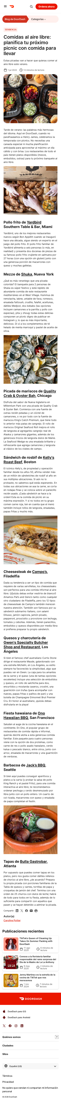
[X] (22, 910)
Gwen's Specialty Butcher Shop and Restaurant (26, 644)
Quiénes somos (11, 1037)
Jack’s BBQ (35, 765)
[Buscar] (31, 6)
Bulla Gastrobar (33, 861)
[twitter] (4, 1027)
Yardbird (34, 222)
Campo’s (39, 571)
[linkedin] (17, 910)
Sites (5, 1054)
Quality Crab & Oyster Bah (30, 393)
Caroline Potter (12, 920)
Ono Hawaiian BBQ (24, 715)
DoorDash (13, 1097)
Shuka (26, 274)
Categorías (37, 19)
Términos (7, 1075)
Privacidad (8, 1081)
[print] (36, 910)
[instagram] (16, 1027)
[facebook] (26, 910)
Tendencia (10, 30)
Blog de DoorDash (15, 19)
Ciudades (7, 1045)
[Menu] (5, 6)
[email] (31, 910)
